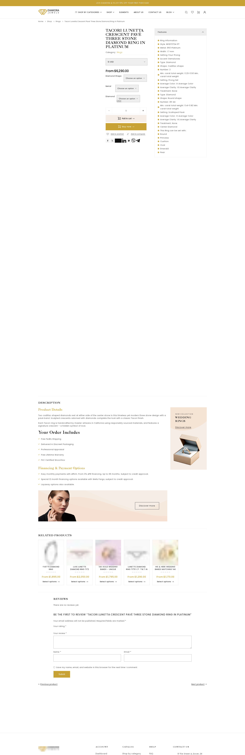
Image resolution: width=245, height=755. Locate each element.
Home (40, 21)
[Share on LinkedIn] (124, 141)
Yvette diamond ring (51, 568)
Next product (198, 684)
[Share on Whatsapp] (129, 141)
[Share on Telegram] (138, 141)
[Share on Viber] (133, 141)
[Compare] (128, 134)
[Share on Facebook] (108, 141)
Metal (108, 86)
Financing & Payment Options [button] (61, 468)
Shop (49, 21)
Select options (50, 581)
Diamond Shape (114, 76)
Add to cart (127, 118)
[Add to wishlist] (108, 134)
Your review (60, 633)
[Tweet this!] (112, 141)
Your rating (59, 626)
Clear (119, 101)
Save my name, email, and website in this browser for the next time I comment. (97, 667)
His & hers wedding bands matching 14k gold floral (165, 569)
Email (127, 652)
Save (119, 140)
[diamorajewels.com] (48, 12)
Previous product (49, 684)
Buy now (126, 126)
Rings (58, 21)
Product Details (50, 409)
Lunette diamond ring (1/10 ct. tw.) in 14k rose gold (136, 569)
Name (57, 652)
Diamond (110, 96)
